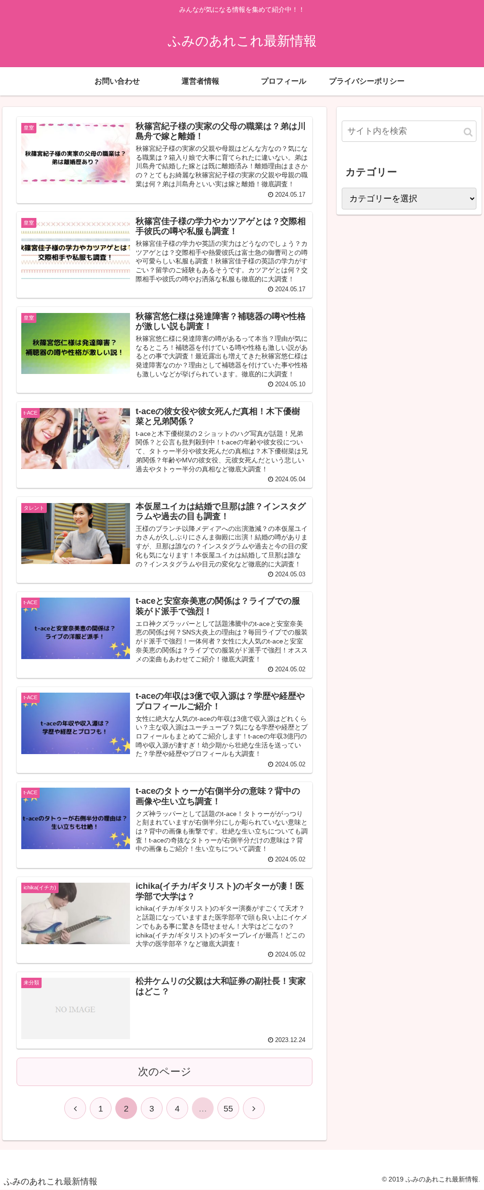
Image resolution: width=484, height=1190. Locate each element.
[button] (468, 132)
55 (228, 1108)
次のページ (164, 1071)
